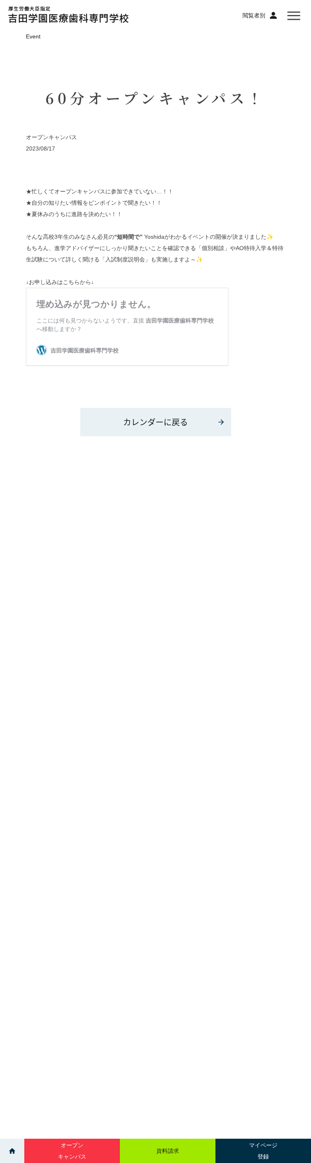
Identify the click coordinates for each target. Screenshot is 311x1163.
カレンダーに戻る (155, 422)
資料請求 (167, 1151)
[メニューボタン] (294, 15)
